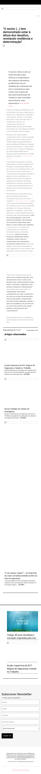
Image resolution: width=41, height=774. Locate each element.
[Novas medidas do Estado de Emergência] (21, 392)
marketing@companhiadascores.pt (26, 761)
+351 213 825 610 (12, 761)
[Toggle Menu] (38, 16)
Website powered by (20, 770)
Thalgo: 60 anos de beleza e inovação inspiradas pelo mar (21, 636)
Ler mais (27, 374)
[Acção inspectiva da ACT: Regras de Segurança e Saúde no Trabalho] (21, 350)
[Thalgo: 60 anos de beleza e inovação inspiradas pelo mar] (22, 621)
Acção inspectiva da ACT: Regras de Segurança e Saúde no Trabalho (21, 668)
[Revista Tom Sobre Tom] (20, 11)
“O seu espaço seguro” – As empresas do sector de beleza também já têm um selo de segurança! (20, 575)
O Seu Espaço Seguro (21, 201)
